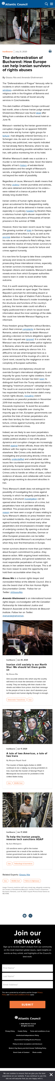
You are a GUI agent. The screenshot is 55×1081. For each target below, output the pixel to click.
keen (42, 378)
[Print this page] (50, 51)
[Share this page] (30, 916)
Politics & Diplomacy (31, 881)
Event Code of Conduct (21, 1052)
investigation (30, 498)
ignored (30, 339)
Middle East (18, 783)
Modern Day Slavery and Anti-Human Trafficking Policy (27, 1048)
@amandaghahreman (13, 615)
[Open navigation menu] (51, 4)
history (23, 165)
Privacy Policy (10, 1031)
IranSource (8, 51)
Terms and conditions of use (40, 1031)
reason (6, 512)
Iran (30, 700)
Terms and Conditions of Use (20, 995)
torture (6, 135)
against (14, 445)
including (29, 395)
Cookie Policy (22, 1031)
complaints (27, 329)
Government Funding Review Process (27, 1040)
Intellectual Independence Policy (27, 1035)
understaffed (18, 459)
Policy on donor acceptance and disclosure (27, 1044)
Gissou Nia (24, 874)
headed (30, 210)
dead (38, 112)
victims (15, 184)
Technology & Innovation (23, 864)
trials (29, 230)
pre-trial (6, 237)
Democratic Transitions (16, 700)
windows (7, 90)
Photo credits (37, 1052)
